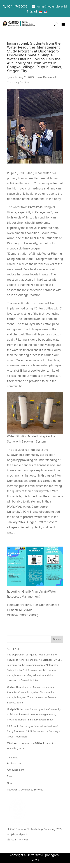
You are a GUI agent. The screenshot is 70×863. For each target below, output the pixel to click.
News (39, 77)
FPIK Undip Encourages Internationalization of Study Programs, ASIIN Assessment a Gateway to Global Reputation (34, 731)
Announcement (15, 769)
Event (10, 776)
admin (13, 77)
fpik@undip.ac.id (19, 834)
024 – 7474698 (20, 839)
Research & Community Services (25, 789)
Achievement (14, 763)
